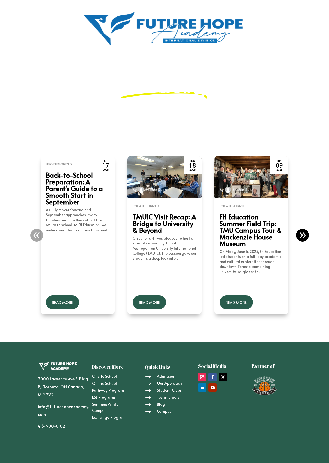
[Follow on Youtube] (212, 387)
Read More (62, 302)
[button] (302, 235)
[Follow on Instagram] (202, 377)
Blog (224, 60)
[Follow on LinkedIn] (202, 387)
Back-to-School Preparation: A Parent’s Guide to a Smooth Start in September (74, 188)
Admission (151, 60)
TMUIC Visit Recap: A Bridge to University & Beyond (164, 223)
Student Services (181, 60)
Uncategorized (59, 164)
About (62, 60)
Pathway (128, 60)
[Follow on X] (223, 377)
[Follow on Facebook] (212, 377)
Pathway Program (108, 390)
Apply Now (262, 60)
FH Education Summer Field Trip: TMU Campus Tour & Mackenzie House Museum (251, 230)
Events (208, 60)
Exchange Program (109, 417)
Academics (82, 60)
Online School (104, 383)
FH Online (106, 60)
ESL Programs (104, 397)
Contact (240, 60)
